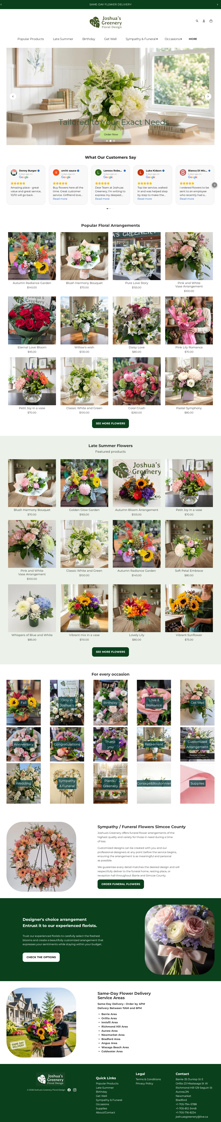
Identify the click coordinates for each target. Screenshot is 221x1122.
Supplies (101, 1108)
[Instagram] (75, 1090)
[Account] (203, 20)
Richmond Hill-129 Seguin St (194, 1087)
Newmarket (183, 1095)
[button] (214, 185)
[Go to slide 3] (114, 141)
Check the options (41, 957)
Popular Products (107, 1083)
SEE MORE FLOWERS (110, 423)
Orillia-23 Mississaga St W (192, 1083)
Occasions (102, 1104)
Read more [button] (60, 198)
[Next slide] (217, 4)
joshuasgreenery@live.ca (192, 1116)
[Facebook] (69, 1090)
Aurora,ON (182, 1091)
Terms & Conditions (148, 1079)
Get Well (101, 1095)
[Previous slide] (13, 96)
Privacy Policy (144, 1083)
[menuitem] (193, 39)
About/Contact (105, 1112)
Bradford (181, 1100)
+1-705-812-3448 (186, 1108)
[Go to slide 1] (107, 141)
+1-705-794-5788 (186, 1104)
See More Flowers (110, 651)
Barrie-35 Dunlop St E (189, 1079)
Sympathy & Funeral (109, 1100)
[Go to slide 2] (110, 141)
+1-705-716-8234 (186, 1112)
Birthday (101, 1091)
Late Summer (105, 1087)
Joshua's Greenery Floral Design (49, 1090)
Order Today (112, 134)
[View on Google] (14, 172)
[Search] (197, 20)
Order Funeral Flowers (120, 884)
